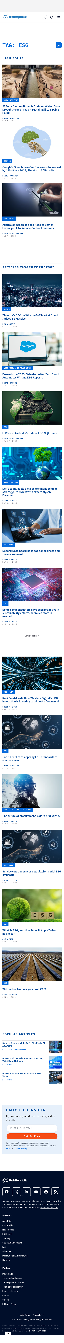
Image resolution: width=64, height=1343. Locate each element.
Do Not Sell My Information (15, 1255)
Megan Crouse (9, 383)
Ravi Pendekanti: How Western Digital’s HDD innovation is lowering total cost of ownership (31, 700)
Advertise (6, 1251)
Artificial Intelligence (14, 1049)
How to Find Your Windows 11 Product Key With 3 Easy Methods (22, 1059)
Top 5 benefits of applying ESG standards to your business (29, 758)
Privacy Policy (21, 1148)
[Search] (51, 17)
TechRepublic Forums (12, 1278)
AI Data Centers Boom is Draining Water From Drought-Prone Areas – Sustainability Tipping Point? (31, 110)
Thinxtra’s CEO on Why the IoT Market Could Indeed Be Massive (30, 317)
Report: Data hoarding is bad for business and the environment (31, 552)
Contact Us (7, 1225)
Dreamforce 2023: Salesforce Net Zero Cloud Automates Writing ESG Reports (30, 376)
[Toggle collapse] (8, 1334)
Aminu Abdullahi (11, 118)
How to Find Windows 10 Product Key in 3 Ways (22, 1075)
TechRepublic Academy (13, 1282)
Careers (6, 1260)
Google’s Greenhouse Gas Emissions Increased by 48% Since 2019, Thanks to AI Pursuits (31, 169)
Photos (5, 1295)
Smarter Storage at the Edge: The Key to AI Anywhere (23, 1044)
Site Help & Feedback (12, 1242)
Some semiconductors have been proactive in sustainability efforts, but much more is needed (30, 613)
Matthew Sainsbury (12, 233)
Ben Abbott (8, 324)
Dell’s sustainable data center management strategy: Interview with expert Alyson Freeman (29, 492)
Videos (5, 1299)
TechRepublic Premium (12, 1286)
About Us (6, 1221)
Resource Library (10, 1291)
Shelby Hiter (9, 707)
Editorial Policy (9, 1304)
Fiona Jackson (10, 176)
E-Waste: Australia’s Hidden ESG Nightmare (29, 433)
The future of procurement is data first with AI (31, 816)
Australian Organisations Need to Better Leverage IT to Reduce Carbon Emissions (28, 226)
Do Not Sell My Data (49, 1207)
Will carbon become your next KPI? (24, 989)
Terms (8, 1148)
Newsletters (8, 1229)
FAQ (4, 1247)
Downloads (7, 1273)
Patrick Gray (9, 995)
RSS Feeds (7, 1234)
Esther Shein (9, 559)
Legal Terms (25, 1315)
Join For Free (32, 1136)
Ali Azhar (7, 939)
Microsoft (7, 1065)
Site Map (6, 1238)
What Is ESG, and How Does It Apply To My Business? (29, 932)
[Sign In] (44, 17)
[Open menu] (59, 17)
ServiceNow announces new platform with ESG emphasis (31, 873)
